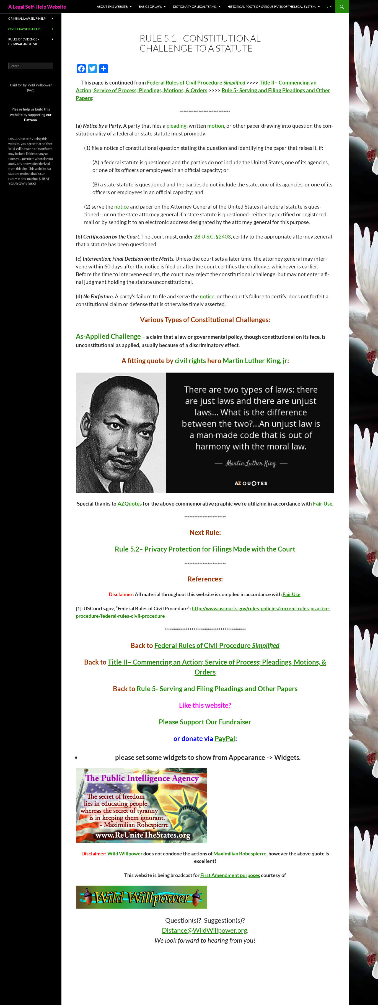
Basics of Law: (150, 6)
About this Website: (112, 6)
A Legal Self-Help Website (37, 7)
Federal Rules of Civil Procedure (196, 83)
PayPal (225, 738)
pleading (177, 126)
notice (121, 207)
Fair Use (322, 504)
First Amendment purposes (230, 875)
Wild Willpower (125, 853)
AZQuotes (130, 504)
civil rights (190, 361)
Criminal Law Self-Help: (27, 18)
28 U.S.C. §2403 (212, 237)
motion (215, 126)
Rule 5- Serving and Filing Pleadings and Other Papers (217, 688)
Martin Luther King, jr (255, 361)
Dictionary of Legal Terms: (195, 6)
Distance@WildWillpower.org (204, 930)
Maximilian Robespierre (239, 853)
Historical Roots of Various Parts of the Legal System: (272, 6)
